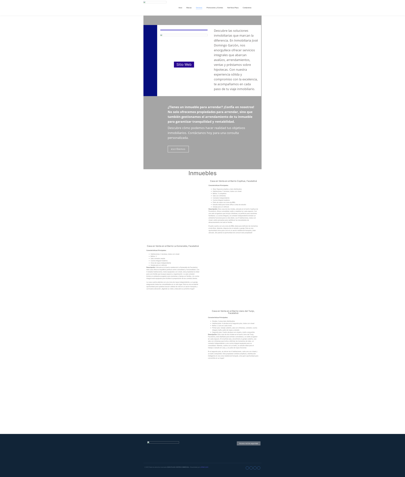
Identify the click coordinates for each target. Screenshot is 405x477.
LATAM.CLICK (204, 467)
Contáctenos (247, 8)
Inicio (180, 8)
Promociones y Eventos (215, 8)
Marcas (189, 8)
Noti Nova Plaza (232, 8)
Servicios (199, 8)
